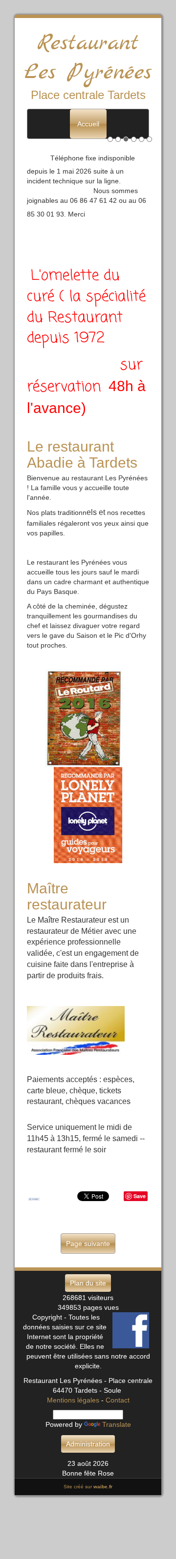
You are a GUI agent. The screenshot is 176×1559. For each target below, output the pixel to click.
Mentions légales (73, 1400)
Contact (118, 1400)
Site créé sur (88, 1486)
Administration (88, 1444)
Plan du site (88, 1283)
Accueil (88, 124)
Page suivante (88, 1243)
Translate (116, 1424)
